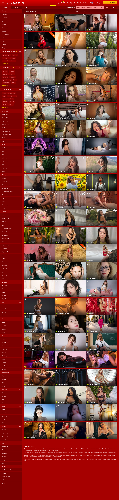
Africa (3, 483)
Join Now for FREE (110, 3)
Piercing (4, 349)
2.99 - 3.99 (5, 161)
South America (6, 476)
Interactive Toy (6, 131)
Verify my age (39, 309)
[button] (110, 7)
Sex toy (5, 58)
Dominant (5, 235)
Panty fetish (5, 262)
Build (3, 406)
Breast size (5, 372)
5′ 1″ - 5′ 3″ (5, 433)
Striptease (5, 205)
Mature (4, 31)
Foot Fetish (5, 245)
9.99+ (3, 171)
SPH (3, 272)
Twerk (3, 208)
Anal (4, 61)
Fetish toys (5, 242)
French (4, 295)
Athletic (4, 413)
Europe (4, 473)
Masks (4, 366)
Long (3, 460)
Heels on (12, 77)
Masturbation (11, 61)
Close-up (11, 74)
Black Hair (5, 446)
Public (4, 104)
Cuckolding (5, 232)
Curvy (3, 419)
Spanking (4, 275)
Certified (4, 17)
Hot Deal (4, 148)
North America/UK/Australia (10, 470)
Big (3, 382)
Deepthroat (5, 188)
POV (3, 198)
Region (4, 466)
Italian (3, 292)
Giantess (4, 248)
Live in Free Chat (7, 67)
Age (3, 302)
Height (4, 426)
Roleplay (4, 265)
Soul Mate (5, 28)
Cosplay (4, 185)
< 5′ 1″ (4, 429)
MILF (4, 96)
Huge (3, 386)
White (3, 332)
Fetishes (4, 211)
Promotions (64, 3)
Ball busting (5, 218)
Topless (15, 55)
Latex (3, 258)
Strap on (5, 101)
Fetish (3, 38)
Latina (3, 329)
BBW (3, 423)
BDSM (4, 221)
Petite (3, 339)
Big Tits (10, 96)
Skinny (4, 409)
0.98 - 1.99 (5, 154)
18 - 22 (4, 305)
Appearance (5, 336)
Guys (16, 7)
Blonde (4, 450)
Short (3, 463)
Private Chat (5, 118)
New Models (59, 3)
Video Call (5, 121)
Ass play (5, 71)
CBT (3, 225)
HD (3, 141)
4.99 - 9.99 (5, 168)
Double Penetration (7, 191)
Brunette (4, 453)
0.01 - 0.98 (5, 151)
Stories (4, 138)
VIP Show (5, 128)
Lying (14, 80)
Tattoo (13, 82)
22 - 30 (4, 309)
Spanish (4, 285)
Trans (3, 41)
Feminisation (5, 238)
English (4, 299)
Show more (5, 63)
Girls (5, 7)
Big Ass (12, 101)
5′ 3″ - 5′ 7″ (5, 436)
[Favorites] (77, 3)
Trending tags (6, 89)
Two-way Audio (6, 134)
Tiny (3, 376)
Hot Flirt (4, 24)
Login (99, 3)
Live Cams (53, 3)
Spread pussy (7, 55)
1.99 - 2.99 (5, 158)
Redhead (4, 456)
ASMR (4, 178)
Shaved (4, 352)
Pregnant (5, 99)
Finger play (12, 58)
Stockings (5, 356)
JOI (3, 255)
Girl (3, 21)
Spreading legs (7, 80)
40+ (3, 315)
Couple (4, 48)
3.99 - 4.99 (5, 164)
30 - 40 (4, 312)
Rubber (4, 369)
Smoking (4, 268)
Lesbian (4, 44)
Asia (3, 480)
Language (5, 282)
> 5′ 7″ (4, 439)
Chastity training (6, 228)
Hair (3, 443)
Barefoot (5, 77)
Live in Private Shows (9, 51)
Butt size (4, 389)
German (10, 104)
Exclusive (4, 14)
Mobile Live (5, 124)
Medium (4, 416)
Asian (4, 93)
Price (3, 144)
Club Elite (67, 3)
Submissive (5, 278)
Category (5, 11)
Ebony (4, 325)
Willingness (5, 175)
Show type (5, 111)
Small (3, 393)
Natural (4, 346)
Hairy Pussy (11, 93)
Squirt (11, 99)
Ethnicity (5, 319)
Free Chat (5, 114)
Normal (4, 379)
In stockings (6, 82)
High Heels (5, 252)
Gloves (4, 362)
